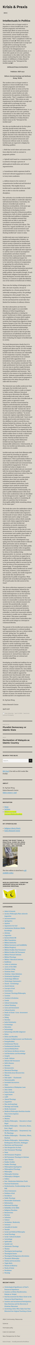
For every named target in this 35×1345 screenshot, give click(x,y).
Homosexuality (9, 1080)
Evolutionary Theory (11, 1044)
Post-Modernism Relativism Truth (16, 1181)
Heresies (7, 1065)
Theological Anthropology (13, 1251)
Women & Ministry (10, 1265)
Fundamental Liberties (12, 1046)
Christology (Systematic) (12, 981)
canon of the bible (10, 967)
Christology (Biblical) (11, 979)
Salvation (7, 1217)
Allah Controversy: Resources (12, 1319)
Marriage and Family (11, 1106)
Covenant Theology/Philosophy (15, 993)
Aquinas (7, 923)
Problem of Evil (9, 1193)
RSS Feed (6, 771)
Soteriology (8, 1239)
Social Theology (9, 1234)
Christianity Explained (11, 976)
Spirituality (8, 1241)
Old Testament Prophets (12, 1155)
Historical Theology (11, 1070)
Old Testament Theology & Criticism (16, 1157)
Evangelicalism (9, 1041)
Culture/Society (9, 1010)
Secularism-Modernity (12, 1222)
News (6, 1152)
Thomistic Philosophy (11, 1258)
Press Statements (10, 1191)
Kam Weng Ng (9, 713)
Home (6, 807)
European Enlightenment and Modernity (18, 1039)
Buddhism (7, 962)
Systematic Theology (11, 1246)
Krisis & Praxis (15, 7)
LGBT (6, 1097)
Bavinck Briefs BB (10, 938)
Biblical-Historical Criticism (13, 959)
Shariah (7, 1229)
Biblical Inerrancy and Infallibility (15, 945)
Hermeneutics (9, 1068)
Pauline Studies (9, 1162)
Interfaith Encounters (11, 1082)
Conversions (8, 991)
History (6, 1075)
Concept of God (9, 988)
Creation (7, 996)
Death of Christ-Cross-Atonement (16, 1012)
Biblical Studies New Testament (15, 950)
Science (7, 1220)
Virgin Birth (8, 1263)
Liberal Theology (10, 1099)
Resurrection (8, 1212)
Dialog (6, 1017)
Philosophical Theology (12, 1169)
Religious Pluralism (10, 1210)
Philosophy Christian (11, 1174)
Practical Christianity (11, 1184)
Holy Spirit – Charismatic (12, 1077)
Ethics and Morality (11, 1037)
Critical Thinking (10, 1005)
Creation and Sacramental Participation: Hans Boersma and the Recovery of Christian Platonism (18, 1304)
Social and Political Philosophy (14, 1232)
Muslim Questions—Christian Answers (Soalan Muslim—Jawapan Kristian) (15, 884)
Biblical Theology (10, 957)
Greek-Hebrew (9, 1058)
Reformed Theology (11, 1205)
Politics (6, 1179)
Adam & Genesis (9, 911)
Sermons (7, 1225)
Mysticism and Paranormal (13, 1145)
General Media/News (11, 1049)
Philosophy (8, 1171)
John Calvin (8, 1090)
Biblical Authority (10, 942)
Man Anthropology (10, 1104)
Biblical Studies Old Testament (14, 952)
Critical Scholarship (11, 1003)
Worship (7, 1273)
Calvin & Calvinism (10, 964)
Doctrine (7, 1020)
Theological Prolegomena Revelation (16, 1256)
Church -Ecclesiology (11, 983)
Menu (5, 13)
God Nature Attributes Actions (14, 1051)
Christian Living (9, 969)
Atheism (7, 933)
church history (9, 986)
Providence (8, 1196)
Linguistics (8, 1102)
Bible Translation (10, 940)
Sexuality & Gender (10, 1227)
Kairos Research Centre (12, 831)
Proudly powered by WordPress (20, 1341)
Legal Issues (8, 1094)
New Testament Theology (13, 1150)
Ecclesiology (8, 1024)
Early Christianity (10, 1022)
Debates (7, 1015)
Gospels (7, 1056)
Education (7, 1027)
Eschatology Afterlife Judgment (15, 1032)
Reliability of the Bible (11, 1208)
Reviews (7, 1215)
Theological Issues (10, 1253)
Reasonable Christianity (12, 1200)
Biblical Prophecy (10, 947)
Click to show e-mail (10, 793)
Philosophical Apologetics (13, 1167)
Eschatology (8, 1029)
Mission (7, 1118)
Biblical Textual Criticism (12, 955)
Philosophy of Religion (12, 1176)
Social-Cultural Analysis (12, 1237)
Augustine (7, 935)
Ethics (6, 1034)
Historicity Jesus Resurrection (14, 1073)
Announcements (10, 918)
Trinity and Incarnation (12, 1261)
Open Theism (8, 1159)
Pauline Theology (10, 1164)
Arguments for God (10, 926)
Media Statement (10, 1109)
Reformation (8, 1203)
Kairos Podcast (9, 1092)
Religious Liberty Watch (12, 828)
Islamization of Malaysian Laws (15, 1087)
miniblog (7, 1116)
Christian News (9, 971)
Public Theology (9, 1198)
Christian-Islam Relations (13, 974)
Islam (6, 1085)
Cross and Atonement (11, 1008)
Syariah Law (8, 1244)
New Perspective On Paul (12, 1147)
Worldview (8, 1270)
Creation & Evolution (11, 998)
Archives (7, 809)
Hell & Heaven (9, 1063)
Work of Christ (9, 1268)
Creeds (6, 1000)
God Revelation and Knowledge (14, 1053)
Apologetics (8, 921)
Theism (7, 1249)
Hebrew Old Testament (12, 1061)
